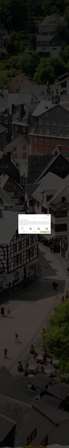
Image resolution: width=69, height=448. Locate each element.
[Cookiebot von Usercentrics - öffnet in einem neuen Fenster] (47, 215)
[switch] (30, 229)
